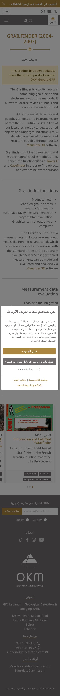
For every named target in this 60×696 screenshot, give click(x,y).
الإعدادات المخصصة (30, 369)
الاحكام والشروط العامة (30, 385)
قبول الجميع (30, 351)
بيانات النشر (20, 380)
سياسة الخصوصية (38, 380)
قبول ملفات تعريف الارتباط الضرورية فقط (30, 361)
